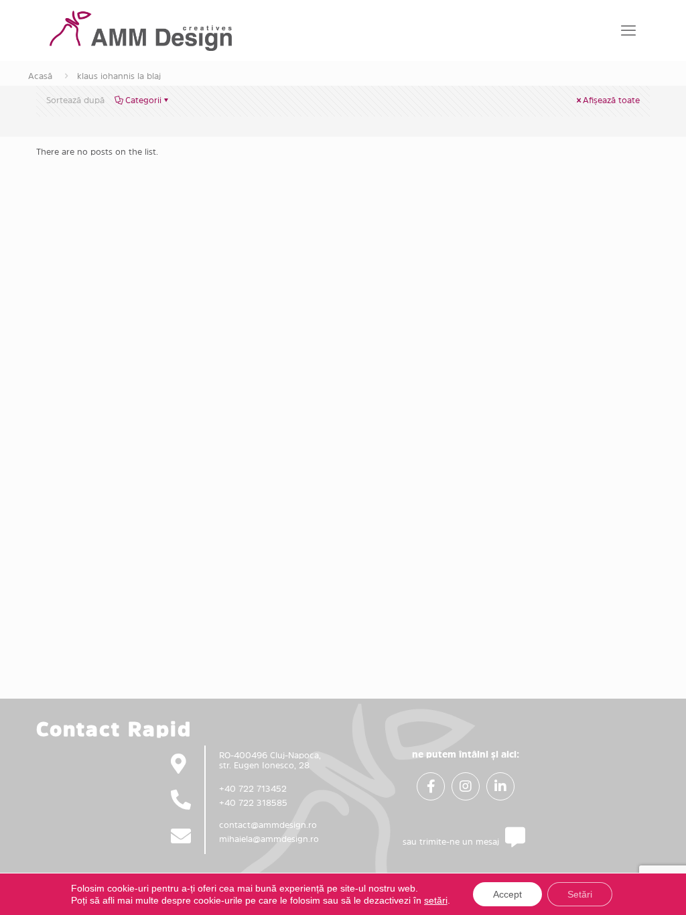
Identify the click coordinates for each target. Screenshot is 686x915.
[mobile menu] (628, 30)
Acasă (40, 76)
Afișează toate (611, 100)
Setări (579, 894)
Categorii (143, 100)
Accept (507, 894)
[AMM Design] (141, 30)
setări (436, 900)
